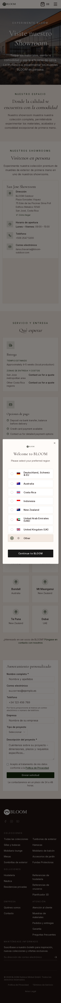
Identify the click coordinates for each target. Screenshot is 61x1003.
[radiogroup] (30, 505)
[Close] (54, 443)
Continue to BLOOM (30, 553)
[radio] (12, 473)
